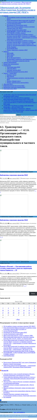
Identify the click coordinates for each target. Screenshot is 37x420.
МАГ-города (10, 54)
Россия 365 (5, 370)
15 (29, 310)
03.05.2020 (4, 223)
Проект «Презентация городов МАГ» (18, 82)
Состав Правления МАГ (14, 23)
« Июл (18, 319)
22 (29, 312)
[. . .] (1, 237)
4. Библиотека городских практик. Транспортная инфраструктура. (17, 117)
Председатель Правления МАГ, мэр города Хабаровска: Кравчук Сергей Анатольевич (19, 363)
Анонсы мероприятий (9, 62)
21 (24, 312)
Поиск (33, 293)
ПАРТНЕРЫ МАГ (12, 48)
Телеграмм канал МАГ (13, 67)
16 (34, 310)
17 (3, 312)
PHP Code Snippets (12, 419)
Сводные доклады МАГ (14, 70)
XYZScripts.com (25, 419)
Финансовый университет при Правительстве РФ (21, 59)
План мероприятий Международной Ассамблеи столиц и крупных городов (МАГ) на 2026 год (21, 21)
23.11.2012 (4, 273)
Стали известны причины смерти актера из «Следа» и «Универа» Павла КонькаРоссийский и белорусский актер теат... (19, 378)
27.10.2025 (4, 178)
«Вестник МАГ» (12, 68)
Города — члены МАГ (10, 73)
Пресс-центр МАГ (14, 178)
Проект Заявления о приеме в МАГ (17, 50)
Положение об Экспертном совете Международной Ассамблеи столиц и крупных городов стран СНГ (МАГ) (21, 26)
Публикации (7, 65)
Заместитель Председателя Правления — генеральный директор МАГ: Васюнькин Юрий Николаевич (19, 366)
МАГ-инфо (10, 53)
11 (8, 310)
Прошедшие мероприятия (11, 64)
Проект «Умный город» (14, 81)
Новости (6, 51)
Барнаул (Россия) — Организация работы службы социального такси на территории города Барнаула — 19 (16, 268)
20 (18, 312)
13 (18, 310)
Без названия (7, 397)
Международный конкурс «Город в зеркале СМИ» (18, 335)
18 (8, 312)
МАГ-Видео (10, 76)
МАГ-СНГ (10, 56)
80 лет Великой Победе (14, 57)
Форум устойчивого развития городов (18, 61)
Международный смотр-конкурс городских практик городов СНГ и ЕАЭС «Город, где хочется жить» (18, 337)
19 (13, 312)
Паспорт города (11, 75)
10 (3, 310)
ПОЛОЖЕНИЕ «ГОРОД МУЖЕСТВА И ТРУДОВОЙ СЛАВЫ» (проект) (19, 32)
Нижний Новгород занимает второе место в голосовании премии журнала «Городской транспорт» (19, 394)
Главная (5, 16)
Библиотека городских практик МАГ (14, 87)
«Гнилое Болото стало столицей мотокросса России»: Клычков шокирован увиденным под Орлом (19, 374)
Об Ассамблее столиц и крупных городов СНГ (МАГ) (19, 326)
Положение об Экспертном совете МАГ (15, 332)
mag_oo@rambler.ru (19, 412)
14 (24, 310)
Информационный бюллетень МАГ (17, 71)
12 (13, 310)
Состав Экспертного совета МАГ (17, 30)
